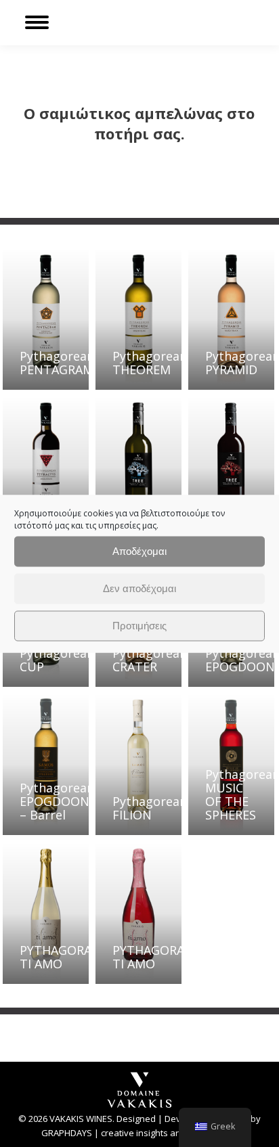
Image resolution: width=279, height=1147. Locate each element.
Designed (136, 1118)
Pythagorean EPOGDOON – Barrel (57, 801)
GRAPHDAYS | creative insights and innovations (139, 1133)
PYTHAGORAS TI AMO (59, 957)
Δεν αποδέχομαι (139, 588)
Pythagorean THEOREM (149, 363)
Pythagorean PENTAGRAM (57, 363)
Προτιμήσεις (139, 625)
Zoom (38, 321)
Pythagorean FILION (149, 808)
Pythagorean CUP (57, 660)
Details (74, 321)
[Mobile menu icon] (36, 22)
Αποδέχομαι (139, 551)
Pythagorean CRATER (149, 660)
